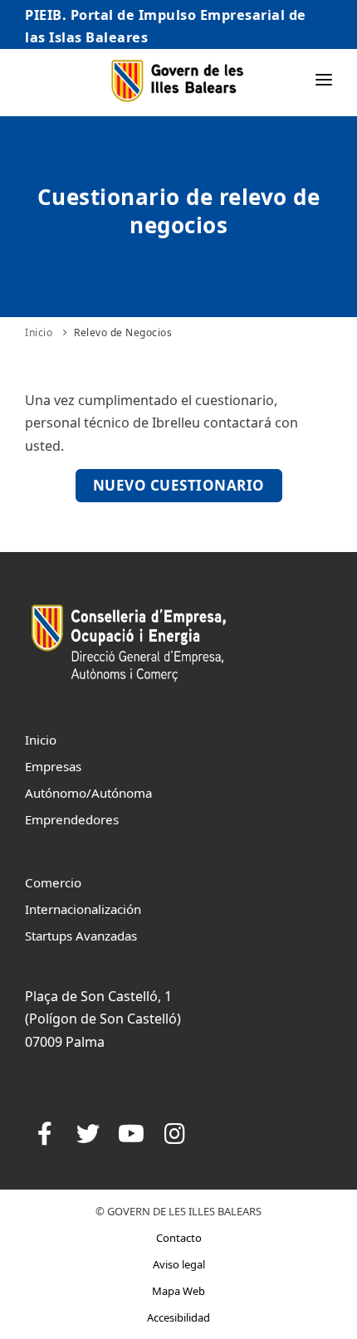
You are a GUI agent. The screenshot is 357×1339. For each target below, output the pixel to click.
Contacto (179, 1237)
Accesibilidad (178, 1317)
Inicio (38, 332)
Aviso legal (179, 1264)
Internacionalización (83, 909)
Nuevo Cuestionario (179, 485)
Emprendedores (72, 819)
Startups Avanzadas (81, 935)
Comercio (53, 882)
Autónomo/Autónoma (88, 792)
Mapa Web (178, 1290)
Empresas (53, 766)
